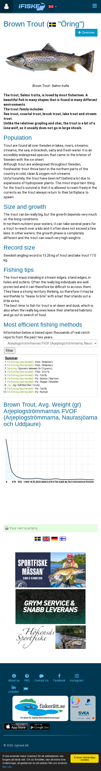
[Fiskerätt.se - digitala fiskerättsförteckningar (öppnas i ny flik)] (40, 708)
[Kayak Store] (50, 606)
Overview (87, 32)
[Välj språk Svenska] (38, 539)
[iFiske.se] (32, 6)
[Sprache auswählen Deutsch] (54, 539)
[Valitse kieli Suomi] (63, 539)
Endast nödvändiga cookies (84, 758)
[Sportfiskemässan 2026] (50, 570)
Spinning (12, 368)
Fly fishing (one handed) (20, 362)
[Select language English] (46, 539)
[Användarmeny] (6, 6)
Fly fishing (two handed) (20, 365)
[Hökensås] (51, 637)
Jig (9, 385)
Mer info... (7, 767)
